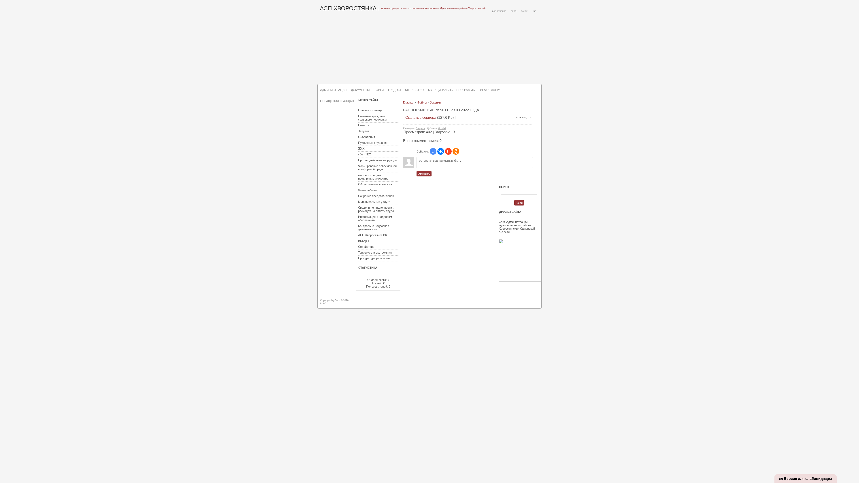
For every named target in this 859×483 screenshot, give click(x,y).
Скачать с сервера (420, 117)
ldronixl (442, 128)
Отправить (424, 173)
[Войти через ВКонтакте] (440, 151)
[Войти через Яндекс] (448, 151)
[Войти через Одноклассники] (456, 151)
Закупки (435, 102)
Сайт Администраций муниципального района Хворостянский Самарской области (517, 227)
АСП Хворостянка (348, 8)
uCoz (323, 303)
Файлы (422, 102)
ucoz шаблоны (524, 302)
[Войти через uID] (433, 151)
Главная (408, 102)
